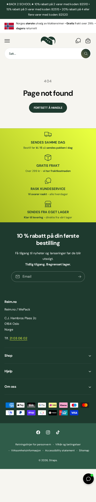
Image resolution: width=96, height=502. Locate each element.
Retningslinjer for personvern (33, 444)
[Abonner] (80, 276)
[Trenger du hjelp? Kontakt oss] (78, 41)
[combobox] (48, 53)
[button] (7, 41)
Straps (53, 460)
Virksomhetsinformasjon (26, 450)
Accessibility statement (60, 450)
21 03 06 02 (18, 338)
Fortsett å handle (48, 108)
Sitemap (84, 450)
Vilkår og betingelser (68, 444)
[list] (48, 26)
